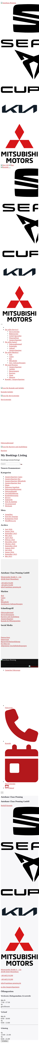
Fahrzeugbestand (15, 344)
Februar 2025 (10, 540)
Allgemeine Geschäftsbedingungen (14, 646)
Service (8, 498)
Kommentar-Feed (11, 519)
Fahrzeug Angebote (12, 487)
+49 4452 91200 (7, 583)
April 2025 (9, 538)
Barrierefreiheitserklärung (10, 642)
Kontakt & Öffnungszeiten (10, 621)
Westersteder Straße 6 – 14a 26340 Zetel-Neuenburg (11, 578)
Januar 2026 (9, 531)
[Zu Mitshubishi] (19, 163)
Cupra (11, 357)
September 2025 (11, 533)
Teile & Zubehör (11, 502)
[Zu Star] (11, 165)
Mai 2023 (8, 556)
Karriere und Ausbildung (10, 617)
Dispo (7, 485)
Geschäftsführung (11, 493)
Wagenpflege (14, 338)
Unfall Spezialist (15, 336)
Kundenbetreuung (11, 495)
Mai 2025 (8, 536)
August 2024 (9, 548)
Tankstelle (9, 500)
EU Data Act (5, 644)
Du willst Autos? (11, 342)
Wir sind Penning (11, 365)
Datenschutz (5, 637)
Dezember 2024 (11, 542)
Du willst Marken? (12, 352)
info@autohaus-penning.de (11, 587)
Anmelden (9, 514)
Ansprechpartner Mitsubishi (15, 481)
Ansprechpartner (15, 340)
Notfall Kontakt (6, 806)
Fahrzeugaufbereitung (13, 489)
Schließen (5, 1041)
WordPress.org (10, 521)
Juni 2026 (8, 529)
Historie (12, 377)
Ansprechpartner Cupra (13, 477)
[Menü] (10, 167)
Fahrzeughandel (11, 491)
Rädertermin (13, 334)
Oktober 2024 (10, 544)
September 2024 (11, 546)
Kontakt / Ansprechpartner (15, 379)
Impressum (5, 640)
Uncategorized (10, 504)
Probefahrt (13, 346)
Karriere (12, 373)
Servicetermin (14, 332)
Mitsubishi (13, 361)
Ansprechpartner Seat (13, 483)
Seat (10, 354)
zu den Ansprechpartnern (10, 987)
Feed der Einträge (11, 517)
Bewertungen (14, 371)
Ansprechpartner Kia (12, 479)
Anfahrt (12, 369)
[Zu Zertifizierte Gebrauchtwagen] (5, 165)
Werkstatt (8, 506)
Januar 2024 (9, 552)
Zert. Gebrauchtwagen (17, 363)
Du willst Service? (11, 330)
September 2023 (11, 554)
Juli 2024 (8, 550)
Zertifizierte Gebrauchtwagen (12, 604)
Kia (10, 359)
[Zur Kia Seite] (19, 122)
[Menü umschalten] (1, 324)
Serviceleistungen (7, 615)
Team (11, 375)
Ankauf (12, 348)
